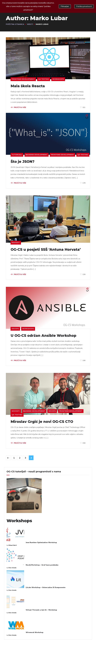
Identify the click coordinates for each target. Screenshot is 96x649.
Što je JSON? (22, 162)
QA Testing (43, 79)
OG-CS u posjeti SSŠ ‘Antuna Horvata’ (46, 249)
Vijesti (30, 24)
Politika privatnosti (84, 6)
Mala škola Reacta (28, 86)
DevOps (15, 329)
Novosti (16, 243)
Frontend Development (23, 79)
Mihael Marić (12, 545)
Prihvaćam (65, 6)
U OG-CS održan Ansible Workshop (43, 336)
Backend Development (36, 155)
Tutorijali (17, 155)
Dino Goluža (12, 568)
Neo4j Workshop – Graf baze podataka (42, 565)
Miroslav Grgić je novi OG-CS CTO (42, 422)
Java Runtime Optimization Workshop (41, 542)
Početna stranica (15, 24)
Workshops (58, 79)
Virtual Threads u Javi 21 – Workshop (41, 610)
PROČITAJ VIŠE (19, 107)
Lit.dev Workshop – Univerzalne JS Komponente (45, 587)
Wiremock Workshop (34, 632)
